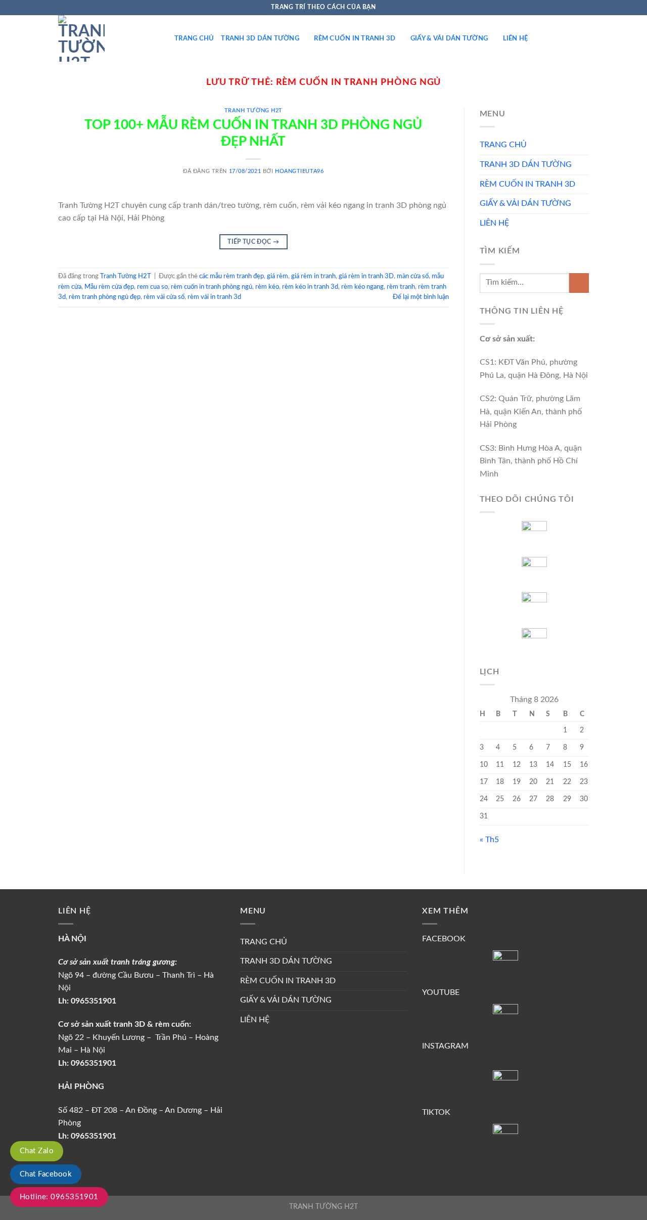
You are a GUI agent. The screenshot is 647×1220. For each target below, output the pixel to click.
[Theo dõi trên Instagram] (555, 7)
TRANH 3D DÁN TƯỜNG (260, 38)
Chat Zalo (37, 1151)
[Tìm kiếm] (585, 38)
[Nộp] (579, 283)
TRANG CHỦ (194, 38)
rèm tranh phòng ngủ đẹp (105, 297)
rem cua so (152, 287)
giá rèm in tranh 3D (366, 276)
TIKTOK (436, 1112)
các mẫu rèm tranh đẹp (231, 276)
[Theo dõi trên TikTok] (565, 7)
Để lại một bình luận (421, 297)
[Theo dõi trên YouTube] (584, 7)
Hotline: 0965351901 (59, 1197)
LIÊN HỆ (515, 38)
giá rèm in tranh (313, 276)
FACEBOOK (444, 939)
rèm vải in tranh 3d (214, 297)
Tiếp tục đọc (253, 242)
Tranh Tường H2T (253, 110)
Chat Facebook (46, 1174)
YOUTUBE (440, 992)
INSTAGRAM (445, 1046)
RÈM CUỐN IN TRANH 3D (354, 38)
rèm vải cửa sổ (164, 297)
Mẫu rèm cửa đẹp (109, 287)
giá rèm (277, 276)
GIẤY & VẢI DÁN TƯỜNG (449, 38)
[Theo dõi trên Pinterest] (574, 7)
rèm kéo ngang (362, 287)
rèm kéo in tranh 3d (310, 287)
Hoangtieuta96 (299, 171)
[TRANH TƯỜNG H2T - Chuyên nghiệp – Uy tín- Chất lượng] (108, 38)
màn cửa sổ (413, 276)
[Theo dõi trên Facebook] (545, 7)
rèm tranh (401, 287)
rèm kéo (267, 287)
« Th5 (489, 840)
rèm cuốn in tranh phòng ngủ (211, 287)
